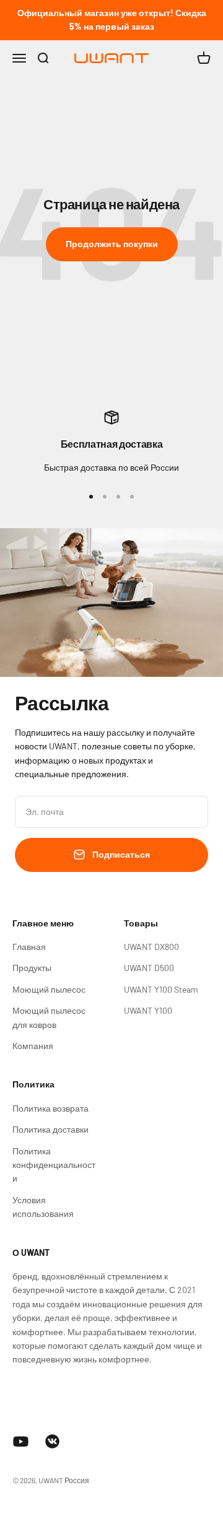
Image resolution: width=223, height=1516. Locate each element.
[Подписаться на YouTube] (20, 1441)
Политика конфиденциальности (53, 1165)
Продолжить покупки (112, 243)
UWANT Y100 (148, 1010)
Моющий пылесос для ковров (48, 1017)
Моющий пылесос (48, 989)
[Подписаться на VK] (52, 1441)
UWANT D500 (149, 967)
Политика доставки (50, 1129)
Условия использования (43, 1207)
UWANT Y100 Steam (161, 989)
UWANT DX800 (151, 946)
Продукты (31, 967)
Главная (29, 946)
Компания (32, 1045)
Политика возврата (50, 1108)
